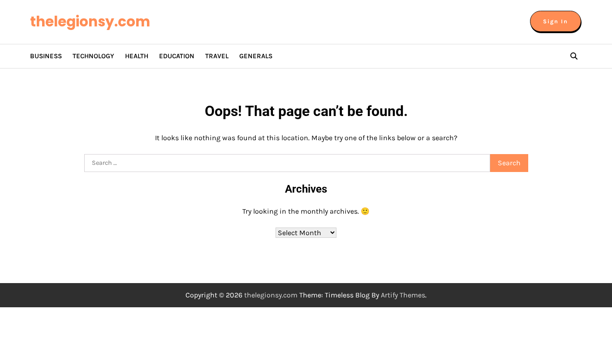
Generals (255, 56)
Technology (93, 56)
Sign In (555, 21)
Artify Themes (403, 295)
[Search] (574, 56)
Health (136, 56)
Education (176, 56)
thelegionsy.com (90, 21)
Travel (216, 56)
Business (46, 56)
